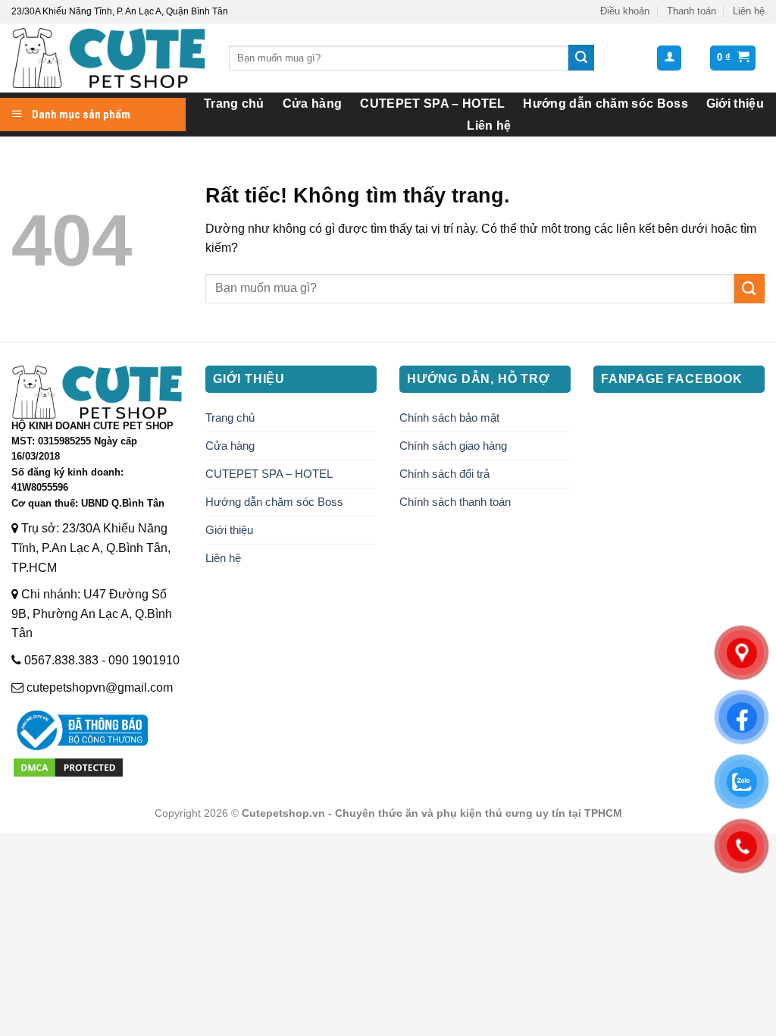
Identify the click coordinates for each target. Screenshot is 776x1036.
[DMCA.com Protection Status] (68, 766)
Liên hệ (749, 11)
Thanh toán (691, 11)
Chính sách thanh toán (455, 501)
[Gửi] (581, 58)
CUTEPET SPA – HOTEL (432, 103)
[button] (669, 58)
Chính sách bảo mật (449, 417)
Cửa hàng (313, 103)
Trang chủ (234, 103)
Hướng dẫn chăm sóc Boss (605, 103)
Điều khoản (624, 11)
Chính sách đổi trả (444, 473)
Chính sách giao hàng (453, 445)
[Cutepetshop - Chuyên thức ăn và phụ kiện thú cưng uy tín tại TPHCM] (108, 58)
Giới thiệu (735, 103)
